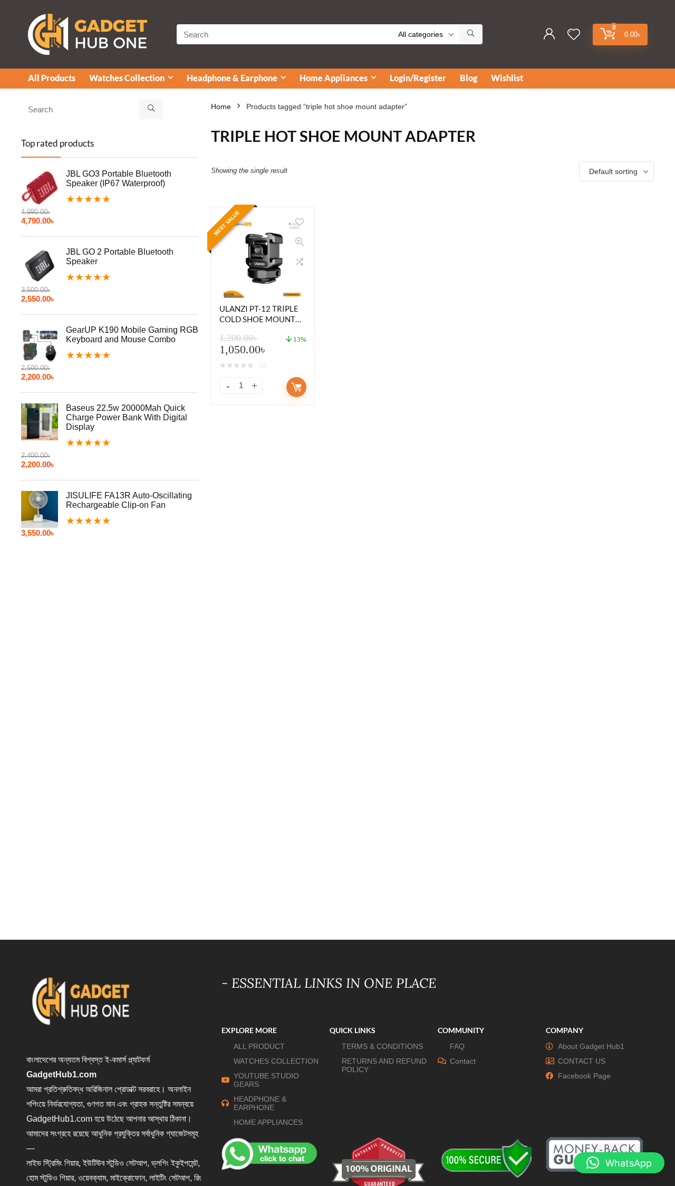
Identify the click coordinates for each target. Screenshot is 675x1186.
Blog (468, 78)
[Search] (471, 34)
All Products (51, 78)
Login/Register (418, 78)
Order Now (296, 387)
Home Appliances (334, 78)
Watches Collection (127, 78)
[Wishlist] (573, 35)
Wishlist (507, 78)
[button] (619, 1162)
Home (221, 106)
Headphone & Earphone (232, 78)
